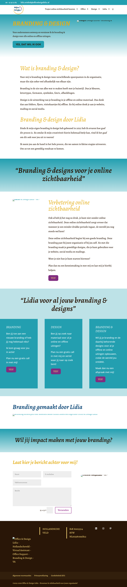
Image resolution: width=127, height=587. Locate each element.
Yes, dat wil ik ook (28, 44)
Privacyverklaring (41, 575)
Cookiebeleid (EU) (58, 575)
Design (94, 9)
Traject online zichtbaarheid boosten (60, 9)
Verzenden (63, 510)
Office (83, 9)
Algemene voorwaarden (22, 575)
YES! (53, 278)
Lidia (105, 9)
